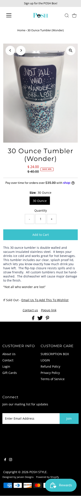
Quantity (40, 210)
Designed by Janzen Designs (17, 477)
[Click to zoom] (71, 50)
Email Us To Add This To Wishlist (44, 300)
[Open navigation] (12, 15)
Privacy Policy (50, 373)
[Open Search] (67, 15)
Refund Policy (50, 366)
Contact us (30, 310)
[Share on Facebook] (33, 319)
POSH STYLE (38, 472)
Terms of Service (53, 379)
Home (21, 30)
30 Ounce (40, 201)
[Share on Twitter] (40, 319)
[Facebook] (5, 460)
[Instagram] (10, 460)
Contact (7, 360)
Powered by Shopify (47, 477)
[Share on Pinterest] (47, 319)
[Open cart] (74, 15)
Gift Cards (9, 373)
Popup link (48, 310)
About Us (9, 354)
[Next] (21, 50)
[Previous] (10, 50)
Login (6, 366)
